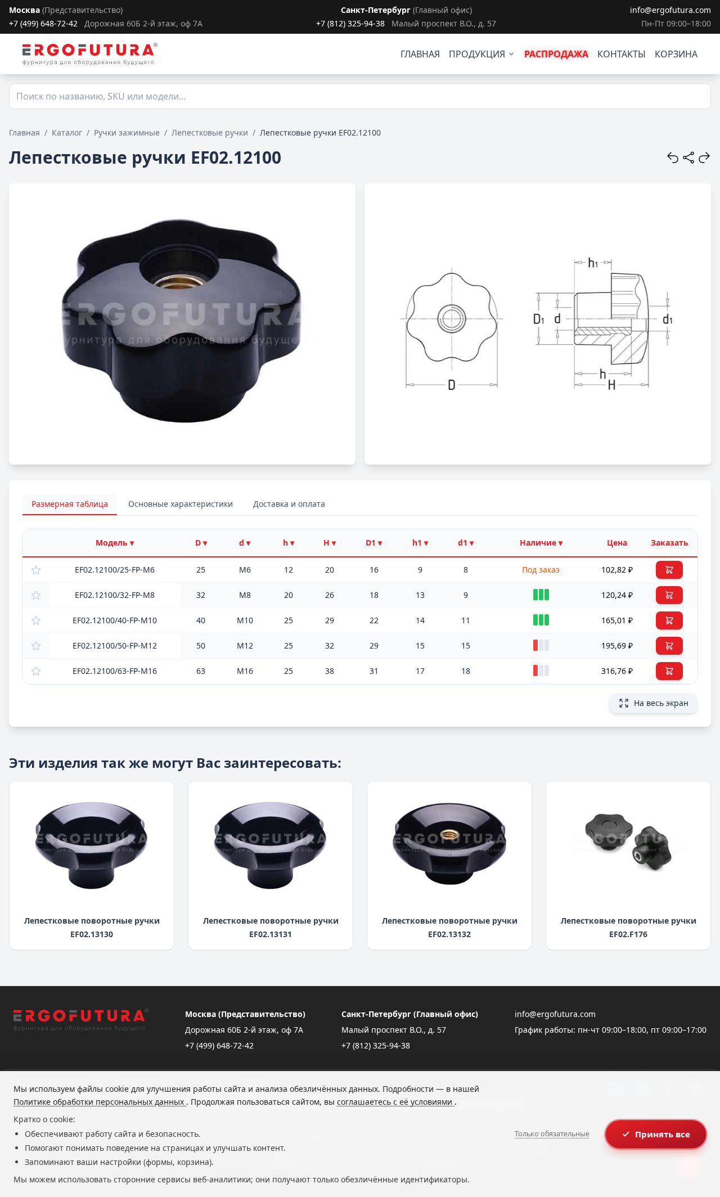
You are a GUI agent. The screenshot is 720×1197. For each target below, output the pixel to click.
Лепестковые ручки (210, 132)
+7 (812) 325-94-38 (350, 23)
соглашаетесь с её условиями (395, 1101)
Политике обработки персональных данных (100, 1101)
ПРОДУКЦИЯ (477, 54)
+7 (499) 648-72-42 (43, 23)
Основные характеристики (180, 503)
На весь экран (661, 703)
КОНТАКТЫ (621, 54)
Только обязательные (552, 1133)
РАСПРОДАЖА (556, 54)
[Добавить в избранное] (36, 570)
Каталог (67, 132)
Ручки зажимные (127, 132)
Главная (24, 132)
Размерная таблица (70, 503)
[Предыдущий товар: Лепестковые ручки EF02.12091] (673, 157)
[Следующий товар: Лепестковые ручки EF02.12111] (704, 157)
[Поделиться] (688, 157)
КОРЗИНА (676, 54)
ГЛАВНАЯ (420, 54)
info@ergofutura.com (670, 9)
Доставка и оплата (289, 503)
